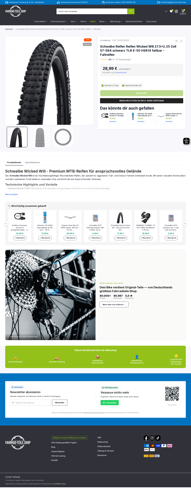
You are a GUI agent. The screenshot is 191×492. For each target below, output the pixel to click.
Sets (73, 21)
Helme (83, 21)
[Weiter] (185, 223)
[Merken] (176, 41)
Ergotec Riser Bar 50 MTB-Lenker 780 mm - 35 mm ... (70, 227)
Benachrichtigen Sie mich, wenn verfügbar (141, 101)
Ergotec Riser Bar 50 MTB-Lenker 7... (174, 115)
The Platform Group (59, 484)
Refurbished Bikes (134, 21)
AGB (99, 437)
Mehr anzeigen (11, 194)
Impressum (102, 455)
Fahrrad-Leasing (58, 456)
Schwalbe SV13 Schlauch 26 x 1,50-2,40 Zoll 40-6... (171, 227)
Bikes (101, 21)
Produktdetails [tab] (14, 162)
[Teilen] (181, 41)
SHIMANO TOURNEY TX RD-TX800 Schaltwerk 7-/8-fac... (145, 227)
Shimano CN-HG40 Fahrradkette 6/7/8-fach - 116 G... (45, 227)
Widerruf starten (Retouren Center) (69, 438)
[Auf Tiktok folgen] (157, 438)
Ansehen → (114, 121)
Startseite (9, 29)
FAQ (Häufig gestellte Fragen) (64, 442)
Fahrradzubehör (58, 21)
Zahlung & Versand (105, 451)
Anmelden (111, 402)
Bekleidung (115, 21)
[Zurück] (6, 223)
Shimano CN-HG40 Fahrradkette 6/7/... (145, 115)
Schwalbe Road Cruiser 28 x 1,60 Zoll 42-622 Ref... (120, 227)
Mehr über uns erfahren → (114, 304)
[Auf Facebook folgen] (146, 438)
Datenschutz (102, 442)
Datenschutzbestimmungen (94, 413)
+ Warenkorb (20, 238)
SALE (93, 21)
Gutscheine (151, 21)
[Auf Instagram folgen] (152, 438)
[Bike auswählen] (166, 11)
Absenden (59, 402)
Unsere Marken (58, 451)
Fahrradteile (39, 21)
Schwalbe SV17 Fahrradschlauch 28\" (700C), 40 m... (95, 227)
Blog (53, 447)
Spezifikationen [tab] (32, 162)
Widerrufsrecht (103, 446)
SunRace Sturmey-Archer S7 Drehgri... (117, 115)
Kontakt (54, 460)
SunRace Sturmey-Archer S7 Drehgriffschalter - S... (20, 227)
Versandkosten (121, 72)
